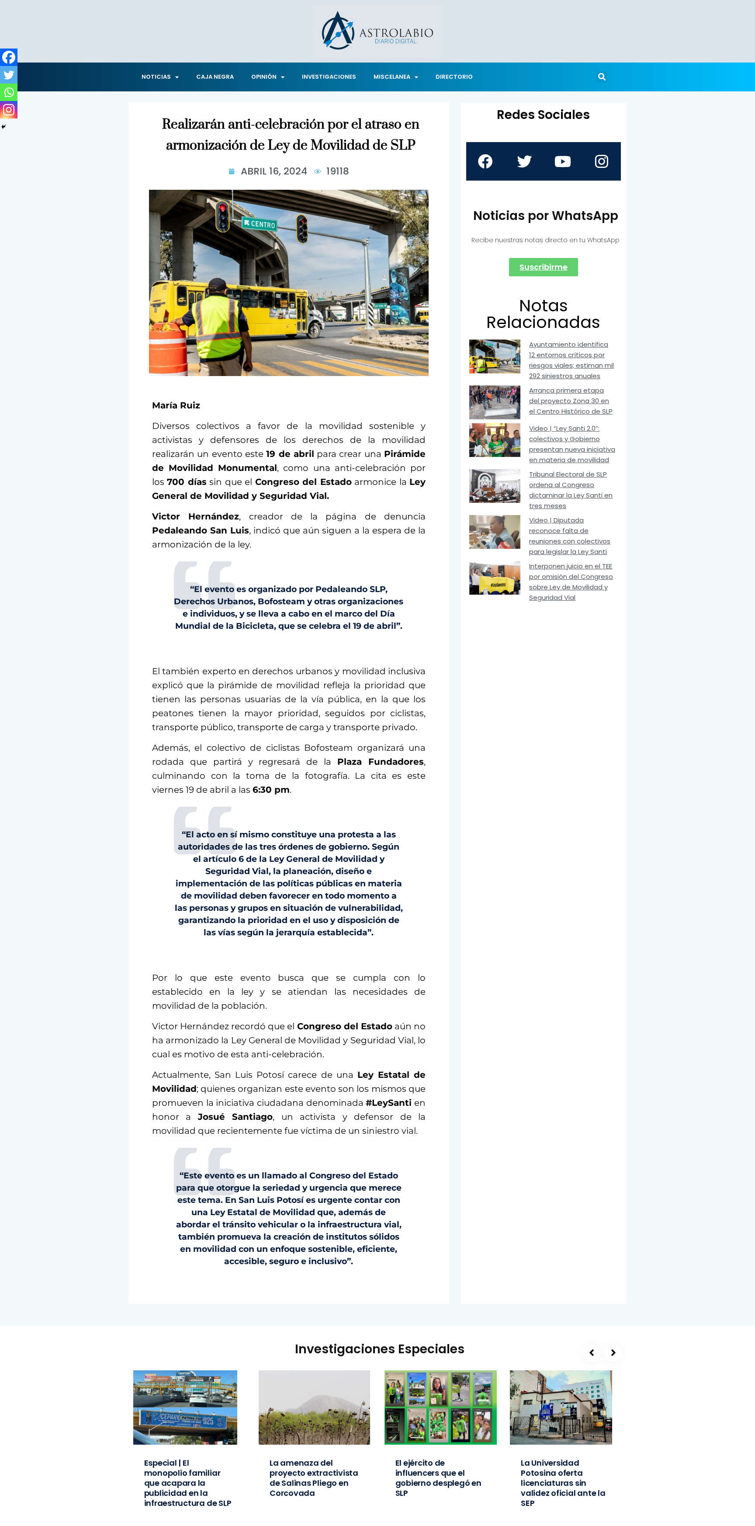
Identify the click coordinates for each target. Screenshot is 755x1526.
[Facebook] (8, 57)
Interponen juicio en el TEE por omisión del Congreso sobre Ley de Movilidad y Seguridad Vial (571, 581)
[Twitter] (8, 75)
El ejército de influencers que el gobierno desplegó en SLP (438, 1477)
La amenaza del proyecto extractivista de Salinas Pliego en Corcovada (314, 1477)
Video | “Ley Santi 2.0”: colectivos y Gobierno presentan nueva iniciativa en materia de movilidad (572, 444)
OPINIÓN (264, 77)
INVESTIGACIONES (329, 77)
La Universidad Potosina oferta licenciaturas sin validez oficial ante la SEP (563, 1483)
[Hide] (3, 126)
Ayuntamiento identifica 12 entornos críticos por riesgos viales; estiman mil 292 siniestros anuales (571, 360)
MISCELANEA (392, 77)
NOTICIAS (156, 77)
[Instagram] (8, 109)
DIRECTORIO (454, 77)
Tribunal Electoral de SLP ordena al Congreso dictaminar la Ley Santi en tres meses (571, 490)
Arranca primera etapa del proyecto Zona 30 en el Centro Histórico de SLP (571, 401)
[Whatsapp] (8, 92)
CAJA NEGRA (215, 77)
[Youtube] (563, 161)
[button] (601, 77)
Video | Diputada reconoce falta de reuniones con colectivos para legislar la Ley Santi (569, 536)
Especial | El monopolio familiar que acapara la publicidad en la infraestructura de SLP (188, 1483)
